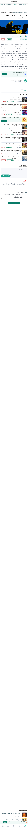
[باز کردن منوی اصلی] (25, 1)
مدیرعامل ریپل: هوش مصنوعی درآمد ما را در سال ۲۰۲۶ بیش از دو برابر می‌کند (12, 157)
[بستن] (2, 822)
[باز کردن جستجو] (2, 1)
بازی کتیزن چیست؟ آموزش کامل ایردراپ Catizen (11, 819)
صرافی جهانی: (10, 4)
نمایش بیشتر (15, 203)
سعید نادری (24, 85)
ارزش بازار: (3, 4)
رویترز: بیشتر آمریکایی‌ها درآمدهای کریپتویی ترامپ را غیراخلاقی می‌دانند (11, 138)
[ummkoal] (26, 192)
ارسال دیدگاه (5, 176)
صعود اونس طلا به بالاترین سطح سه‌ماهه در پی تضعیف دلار (12, 144)
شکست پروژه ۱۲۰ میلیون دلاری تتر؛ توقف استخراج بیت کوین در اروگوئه (11, 111)
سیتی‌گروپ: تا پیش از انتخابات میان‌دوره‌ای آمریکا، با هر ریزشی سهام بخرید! (11, 105)
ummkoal (22, 192)
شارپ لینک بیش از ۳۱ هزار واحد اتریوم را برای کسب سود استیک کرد (11, 151)
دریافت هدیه (4, 121)
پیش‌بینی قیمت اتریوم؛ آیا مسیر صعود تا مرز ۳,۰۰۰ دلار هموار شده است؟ (11, 131)
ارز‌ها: (26, 4)
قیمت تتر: (20, 4)
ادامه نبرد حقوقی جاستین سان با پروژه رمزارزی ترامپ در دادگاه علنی (12, 125)
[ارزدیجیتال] (14, 1)
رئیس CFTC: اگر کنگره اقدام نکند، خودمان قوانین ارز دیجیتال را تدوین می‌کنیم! (11, 98)
